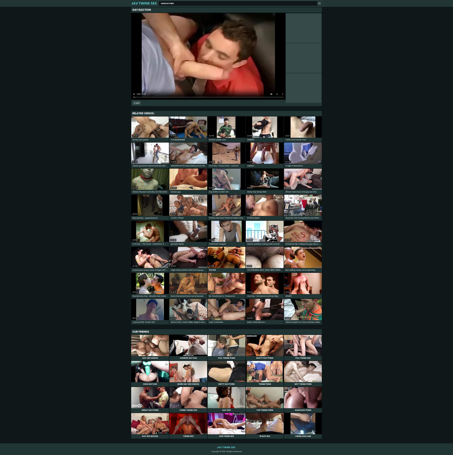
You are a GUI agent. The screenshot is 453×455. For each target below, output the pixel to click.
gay (138, 103)
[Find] (319, 3)
